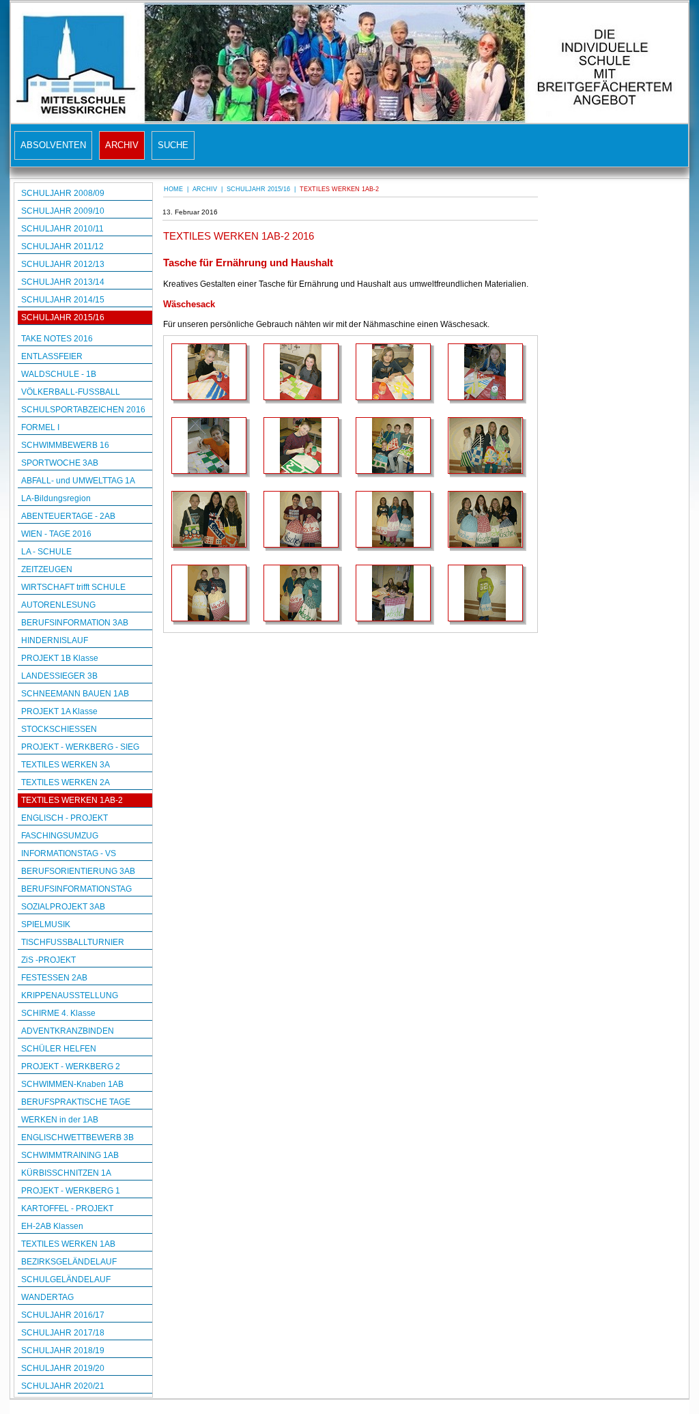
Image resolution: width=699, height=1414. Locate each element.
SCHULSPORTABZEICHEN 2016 (83, 409)
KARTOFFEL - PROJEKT (67, 1208)
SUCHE (173, 145)
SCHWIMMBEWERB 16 (65, 445)
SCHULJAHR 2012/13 (62, 264)
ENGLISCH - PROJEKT (64, 818)
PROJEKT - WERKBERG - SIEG (80, 747)
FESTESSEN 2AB (54, 977)
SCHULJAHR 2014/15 (62, 300)
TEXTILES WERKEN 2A (65, 782)
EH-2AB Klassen (52, 1226)
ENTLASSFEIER (52, 356)
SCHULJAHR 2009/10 (62, 211)
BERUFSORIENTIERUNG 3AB (78, 871)
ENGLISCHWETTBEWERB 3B (77, 1137)
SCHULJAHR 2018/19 (62, 1350)
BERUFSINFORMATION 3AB (74, 622)
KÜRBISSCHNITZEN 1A (66, 1173)
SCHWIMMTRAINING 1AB (70, 1155)
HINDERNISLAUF (54, 640)
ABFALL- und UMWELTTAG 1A (78, 480)
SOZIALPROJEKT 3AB (63, 906)
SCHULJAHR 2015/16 (62, 317)
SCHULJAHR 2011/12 (62, 246)
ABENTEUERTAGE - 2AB (68, 516)
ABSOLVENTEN (53, 145)
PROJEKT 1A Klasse (59, 711)
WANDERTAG (47, 1297)
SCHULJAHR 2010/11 (62, 229)
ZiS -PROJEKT (48, 960)
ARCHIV (122, 145)
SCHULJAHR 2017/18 (62, 1333)
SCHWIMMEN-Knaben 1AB (72, 1084)
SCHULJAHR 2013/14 (62, 282)
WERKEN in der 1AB (59, 1120)
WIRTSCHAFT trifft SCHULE (73, 587)
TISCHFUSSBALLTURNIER (72, 942)
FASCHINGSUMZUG (59, 835)
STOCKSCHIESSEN (59, 729)
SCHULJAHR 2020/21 (62, 1386)
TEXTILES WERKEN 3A (65, 764)
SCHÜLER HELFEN (58, 1049)
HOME (173, 189)
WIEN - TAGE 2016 (56, 534)
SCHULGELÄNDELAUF (66, 1279)
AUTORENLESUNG (58, 605)
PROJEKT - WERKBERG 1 (70, 1191)
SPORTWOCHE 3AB (59, 463)
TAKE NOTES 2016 (57, 338)
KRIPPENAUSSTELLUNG (69, 995)
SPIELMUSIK (45, 924)
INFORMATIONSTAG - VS (68, 853)
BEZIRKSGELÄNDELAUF (69, 1262)
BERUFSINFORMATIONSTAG (76, 889)
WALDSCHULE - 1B (58, 374)
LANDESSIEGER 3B (59, 676)
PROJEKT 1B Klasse (59, 658)
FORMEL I (40, 427)
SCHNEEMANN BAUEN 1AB (75, 693)
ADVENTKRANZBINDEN (67, 1031)
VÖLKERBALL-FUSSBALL (70, 392)
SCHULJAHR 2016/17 (62, 1315)
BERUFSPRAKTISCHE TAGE (75, 1102)
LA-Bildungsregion (56, 498)
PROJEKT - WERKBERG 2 (70, 1066)
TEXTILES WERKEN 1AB (68, 1244)
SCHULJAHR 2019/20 (62, 1368)
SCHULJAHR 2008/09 (62, 193)
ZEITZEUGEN (46, 569)
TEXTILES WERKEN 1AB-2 (72, 800)
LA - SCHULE (46, 551)
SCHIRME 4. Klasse (58, 1013)
